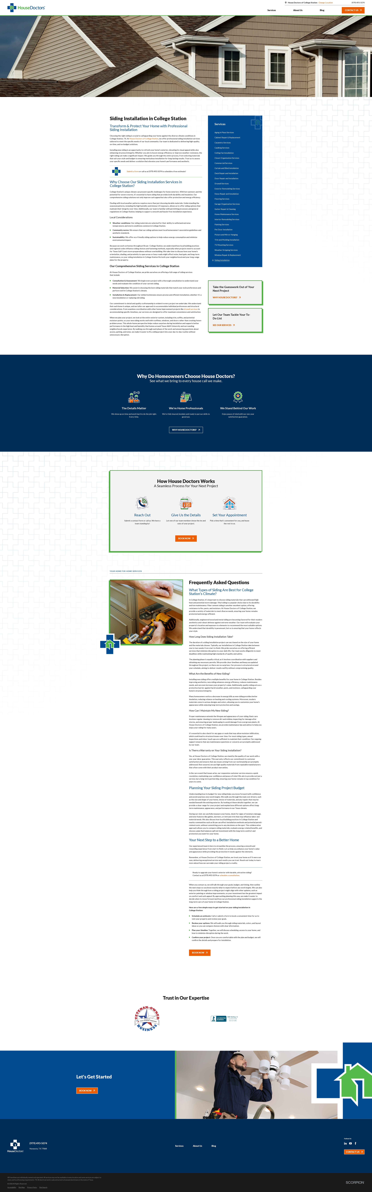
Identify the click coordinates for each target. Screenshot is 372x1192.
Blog (214, 1146)
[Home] (26, 7)
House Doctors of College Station (143, 139)
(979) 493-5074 (358, 3)
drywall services (191, 309)
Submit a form (133, 171)
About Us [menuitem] (297, 10)
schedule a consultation (229, 875)
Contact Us (351, 10)
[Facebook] (355, 1143)
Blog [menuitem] (322, 10)
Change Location (326, 2)
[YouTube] (350, 1143)
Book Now (184, 538)
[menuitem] (235, 132)
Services (179, 1146)
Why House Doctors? (184, 430)
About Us (197, 1146)
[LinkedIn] (345, 1143)
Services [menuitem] (271, 10)
